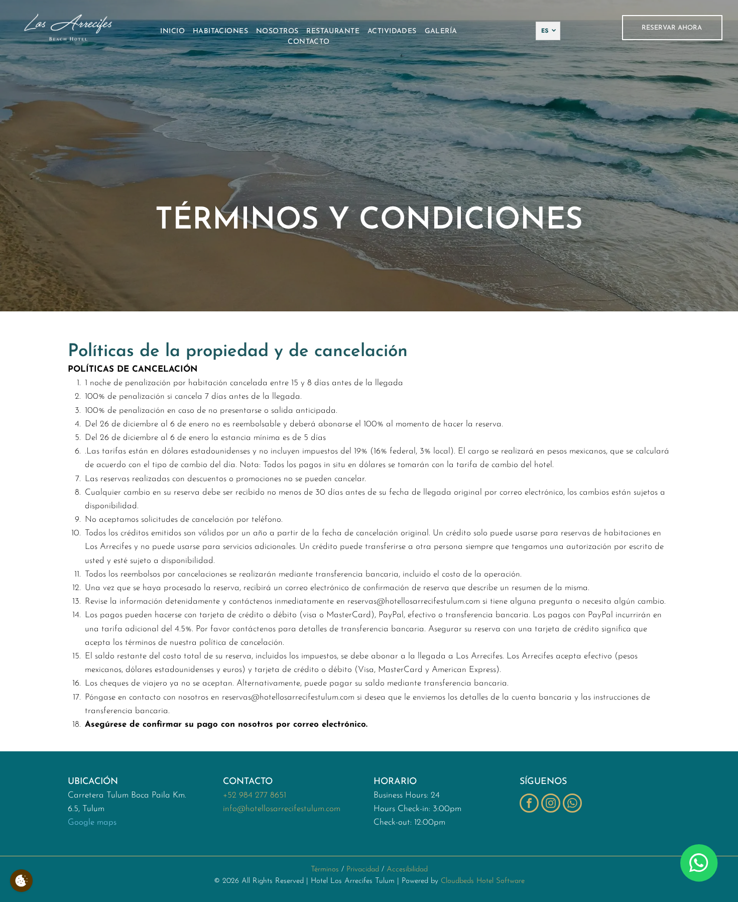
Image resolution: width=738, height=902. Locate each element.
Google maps (92, 822)
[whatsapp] (572, 804)
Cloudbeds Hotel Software (483, 881)
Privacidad (362, 869)
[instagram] (550, 804)
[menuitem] (172, 31)
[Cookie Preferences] (21, 880)
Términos (325, 869)
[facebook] (529, 804)
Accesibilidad (407, 869)
